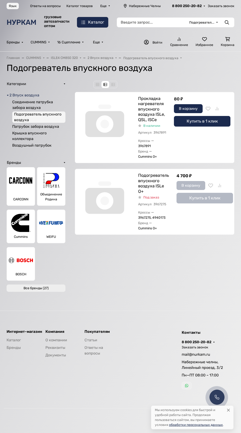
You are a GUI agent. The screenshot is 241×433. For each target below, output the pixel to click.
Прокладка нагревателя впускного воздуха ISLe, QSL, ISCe (151, 109)
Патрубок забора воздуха (35, 126)
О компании (56, 340)
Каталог (14, 340)
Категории (16, 84)
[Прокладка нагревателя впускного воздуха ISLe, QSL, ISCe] (105, 122)
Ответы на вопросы (45, 6)
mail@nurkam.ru (196, 354)
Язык (13, 6)
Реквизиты (55, 347)
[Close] (228, 410)
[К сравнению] (217, 108)
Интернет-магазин (24, 332)
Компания (54, 332)
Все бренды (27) (36, 288)
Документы (55, 355)
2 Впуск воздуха (24, 95)
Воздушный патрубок (32, 145)
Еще (103, 6)
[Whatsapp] (187, 385)
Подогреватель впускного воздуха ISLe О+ (153, 183)
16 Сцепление (68, 42)
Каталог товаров (79, 6)
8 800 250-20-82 (187, 6)
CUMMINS (38, 42)
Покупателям (97, 332)
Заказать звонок (221, 6)
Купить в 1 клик (202, 121)
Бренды (13, 42)
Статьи (90, 340)
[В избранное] (208, 108)
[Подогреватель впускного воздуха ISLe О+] (105, 199)
